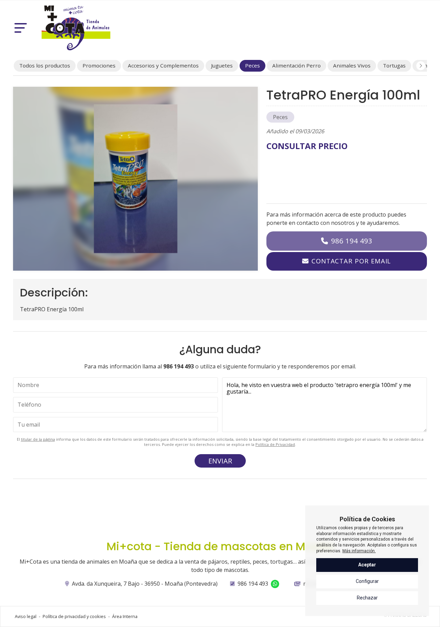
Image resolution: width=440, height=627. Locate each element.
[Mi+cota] (76, 28)
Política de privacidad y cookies (74, 616)
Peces (280, 117)
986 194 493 (351, 240)
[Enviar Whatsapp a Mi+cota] (275, 584)
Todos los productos (44, 65)
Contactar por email (351, 261)
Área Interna (125, 616)
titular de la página (38, 439)
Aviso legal (25, 616)
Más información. (359, 550)
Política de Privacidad (275, 444)
